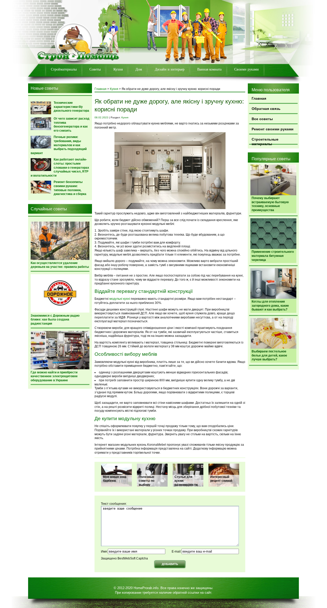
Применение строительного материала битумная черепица (273, 255)
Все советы (262, 119)
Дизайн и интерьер (169, 69)
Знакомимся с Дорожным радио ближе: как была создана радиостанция (55, 319)
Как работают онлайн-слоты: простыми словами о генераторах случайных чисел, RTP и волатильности (60, 167)
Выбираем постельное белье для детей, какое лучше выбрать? (269, 355)
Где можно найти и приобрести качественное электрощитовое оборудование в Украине (54, 376)
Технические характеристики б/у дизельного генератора (71, 106)
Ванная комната (209, 69)
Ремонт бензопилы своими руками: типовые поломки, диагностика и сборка (70, 188)
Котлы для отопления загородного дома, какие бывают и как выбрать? (270, 305)
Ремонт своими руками (273, 129)
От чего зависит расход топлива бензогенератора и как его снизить (71, 124)
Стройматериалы (64, 69)
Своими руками (246, 69)
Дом (138, 69)
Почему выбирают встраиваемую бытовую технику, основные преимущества (270, 204)
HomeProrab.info (146, 588)
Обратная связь (266, 109)
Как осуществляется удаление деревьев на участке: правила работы (60, 265)
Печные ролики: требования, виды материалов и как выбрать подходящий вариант (59, 145)
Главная (259, 98)
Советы (95, 69)
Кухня (118, 69)
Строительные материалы (265, 141)
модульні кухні (119, 299)
